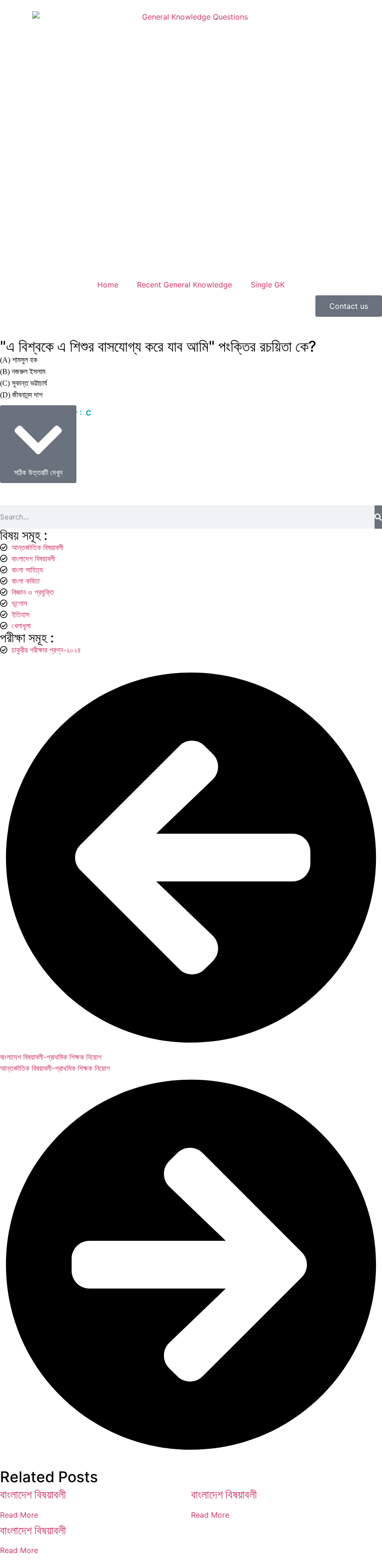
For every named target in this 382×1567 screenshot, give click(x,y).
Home (107, 284)
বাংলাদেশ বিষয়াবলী (33, 1494)
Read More (19, 1514)
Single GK (268, 284)
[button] (38, 444)
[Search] (378, 517)
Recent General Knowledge (184, 284)
